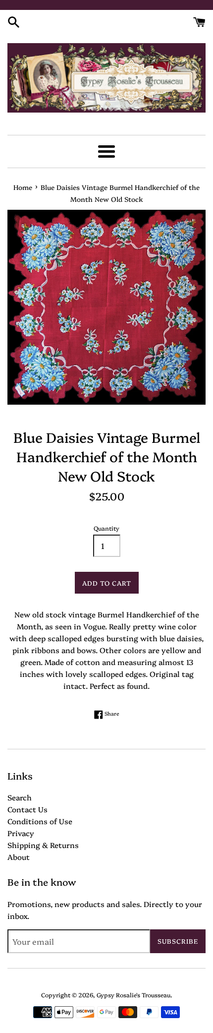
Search (19, 797)
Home (22, 186)
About (18, 856)
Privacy (20, 833)
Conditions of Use (39, 821)
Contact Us (27, 809)
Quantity (106, 528)
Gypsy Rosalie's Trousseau (133, 994)
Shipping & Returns (43, 845)
